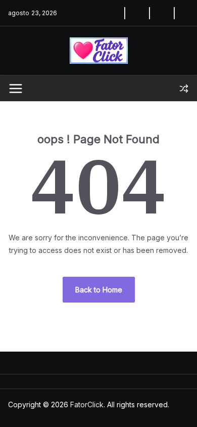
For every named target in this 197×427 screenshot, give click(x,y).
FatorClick (87, 404)
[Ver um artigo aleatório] (184, 88)
